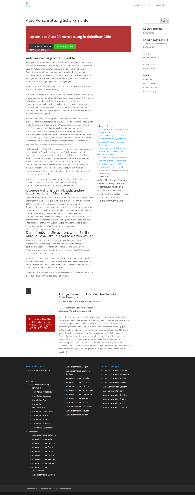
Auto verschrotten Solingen (44, 435)
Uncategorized (149, 68)
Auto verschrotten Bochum (43, 475)
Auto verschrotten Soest (42, 447)
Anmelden (147, 79)
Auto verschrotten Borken (114, 382)
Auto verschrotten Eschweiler (79, 406)
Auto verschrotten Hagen (43, 455)
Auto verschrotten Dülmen (43, 451)
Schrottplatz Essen (40, 400)
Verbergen (109, 126)
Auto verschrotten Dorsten (115, 407)
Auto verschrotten (62, 488)
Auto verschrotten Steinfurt (115, 395)
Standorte (138, 5)
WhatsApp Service (65, 46)
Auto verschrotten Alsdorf (77, 414)
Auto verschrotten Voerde (114, 403)
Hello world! (148, 33)
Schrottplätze (155, 5)
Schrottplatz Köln (39, 419)
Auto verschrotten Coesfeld (115, 370)
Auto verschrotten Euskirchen (79, 394)
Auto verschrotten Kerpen (77, 398)
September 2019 (150, 57)
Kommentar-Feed (151, 87)
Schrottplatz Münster (41, 423)
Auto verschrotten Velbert (43, 439)
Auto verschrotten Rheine (114, 399)
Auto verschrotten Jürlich (77, 402)
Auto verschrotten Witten (43, 463)
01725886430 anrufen (41, 46)
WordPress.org (149, 91)
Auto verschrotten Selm (113, 391)
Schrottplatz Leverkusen (42, 411)
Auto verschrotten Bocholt (114, 378)
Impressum (46, 488)
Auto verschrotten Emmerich (116, 374)
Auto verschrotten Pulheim (77, 386)
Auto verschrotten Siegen (77, 366)
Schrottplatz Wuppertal (42, 392)
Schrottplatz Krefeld (40, 415)
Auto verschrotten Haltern (43, 443)
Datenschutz (31, 488)
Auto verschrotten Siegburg (78, 382)
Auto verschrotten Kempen (43, 459)
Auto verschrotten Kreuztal (77, 378)
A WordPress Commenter (154, 43)
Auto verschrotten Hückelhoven (79, 390)
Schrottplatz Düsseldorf (42, 427)
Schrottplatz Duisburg (41, 396)
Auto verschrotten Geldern (115, 387)
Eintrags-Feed (149, 83)
